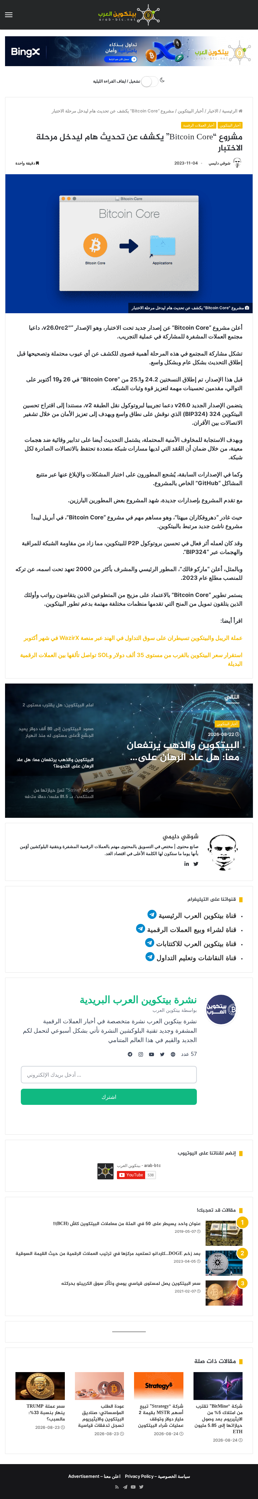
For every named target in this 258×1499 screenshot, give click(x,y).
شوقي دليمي (219, 163)
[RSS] (117, 1487)
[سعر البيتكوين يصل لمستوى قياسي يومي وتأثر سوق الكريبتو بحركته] (224, 1293)
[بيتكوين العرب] (129, 14)
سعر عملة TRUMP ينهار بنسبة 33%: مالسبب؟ (46, 1413)
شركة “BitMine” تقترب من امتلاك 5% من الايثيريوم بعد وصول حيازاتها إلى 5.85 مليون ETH (219, 1419)
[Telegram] (125, 1487)
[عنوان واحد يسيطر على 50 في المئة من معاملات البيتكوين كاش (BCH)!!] (224, 1233)
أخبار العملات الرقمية (198, 125)
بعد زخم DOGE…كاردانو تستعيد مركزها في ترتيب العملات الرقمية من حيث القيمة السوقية (108, 1254)
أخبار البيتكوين (191, 110)
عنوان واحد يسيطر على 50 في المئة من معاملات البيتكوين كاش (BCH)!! (127, 1224)
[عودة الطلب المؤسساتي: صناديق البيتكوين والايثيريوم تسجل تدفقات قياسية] (99, 1386)
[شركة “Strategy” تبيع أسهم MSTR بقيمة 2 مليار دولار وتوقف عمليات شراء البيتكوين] (158, 1386)
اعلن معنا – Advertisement (94, 1476)
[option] (129, 751)
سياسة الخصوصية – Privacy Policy (157, 1476)
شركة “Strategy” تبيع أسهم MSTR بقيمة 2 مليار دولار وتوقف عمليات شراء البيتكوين (160, 1416)
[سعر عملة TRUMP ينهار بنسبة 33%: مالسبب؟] (40, 1386)
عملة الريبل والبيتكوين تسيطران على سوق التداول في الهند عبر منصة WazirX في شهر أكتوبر (133, 638)
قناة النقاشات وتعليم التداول (196, 958)
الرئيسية (230, 110)
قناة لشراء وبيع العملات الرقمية (191, 929)
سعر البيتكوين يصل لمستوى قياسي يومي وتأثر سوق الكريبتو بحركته (131, 1283)
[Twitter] (141, 1487)
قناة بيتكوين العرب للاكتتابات (195, 943)
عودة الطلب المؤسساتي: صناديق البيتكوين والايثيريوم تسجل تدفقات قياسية (101, 1416)
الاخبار (212, 110)
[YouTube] (133, 1487)
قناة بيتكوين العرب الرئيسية (197, 915)
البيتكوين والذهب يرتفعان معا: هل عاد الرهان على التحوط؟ (183, 752)
